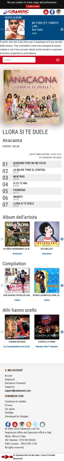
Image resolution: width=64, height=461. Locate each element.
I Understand (32, 6)
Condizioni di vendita (15, 401)
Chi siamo (10, 409)
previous (3, 457)
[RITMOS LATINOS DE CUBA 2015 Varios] (47, 280)
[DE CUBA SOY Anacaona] (47, 234)
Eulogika (24, 416)
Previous (2, 29)
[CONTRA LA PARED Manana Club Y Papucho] (47, 327)
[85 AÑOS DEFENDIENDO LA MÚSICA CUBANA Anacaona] (17, 234)
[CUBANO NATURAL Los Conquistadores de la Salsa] (17, 327)
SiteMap (9, 412)
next (11, 457)
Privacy (9, 405)
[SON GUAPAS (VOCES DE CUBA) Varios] (17, 280)
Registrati (10, 379)
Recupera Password (15, 383)
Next (62, 29)
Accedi (8, 375)
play (7, 457)
